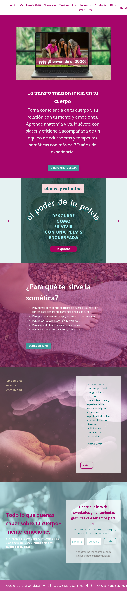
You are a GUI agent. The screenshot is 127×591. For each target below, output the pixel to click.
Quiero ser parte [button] (38, 345)
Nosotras (50, 5)
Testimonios (67, 5)
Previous (8, 220)
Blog (113, 5)
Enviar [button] (110, 541)
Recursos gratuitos (85, 7)
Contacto (101, 5)
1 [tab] (60, 254)
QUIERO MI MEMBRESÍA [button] (63, 167)
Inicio (12, 5)
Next (118, 220)
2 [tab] (66, 254)
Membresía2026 (30, 5)
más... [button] (86, 465)
